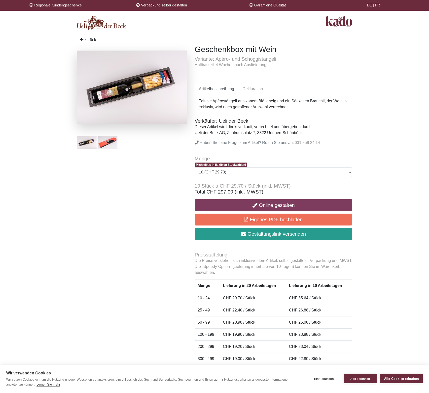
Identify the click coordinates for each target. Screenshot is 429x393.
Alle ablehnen (360, 379)
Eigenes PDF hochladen (275, 219)
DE (369, 5)
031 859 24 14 (307, 142)
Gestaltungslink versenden (276, 234)
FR (377, 5)
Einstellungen (324, 379)
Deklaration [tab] (253, 89)
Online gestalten (276, 205)
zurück (89, 40)
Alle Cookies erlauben (401, 379)
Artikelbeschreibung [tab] (216, 89)
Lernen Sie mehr (48, 384)
